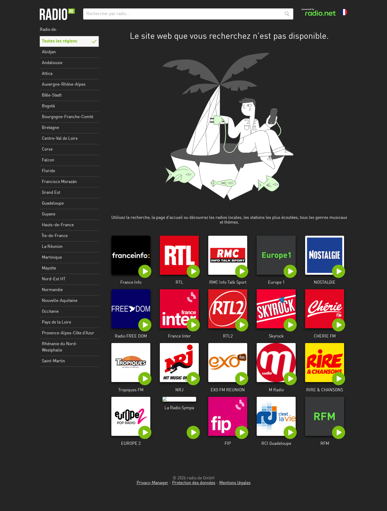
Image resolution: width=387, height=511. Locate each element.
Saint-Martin (53, 361)
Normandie (52, 290)
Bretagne (50, 128)
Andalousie (52, 63)
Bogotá (48, 106)
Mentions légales (235, 483)
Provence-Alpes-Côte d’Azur (68, 333)
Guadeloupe (53, 203)
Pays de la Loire (56, 322)
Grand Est (51, 193)
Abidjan (49, 52)
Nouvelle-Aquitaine (59, 301)
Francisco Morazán (59, 182)
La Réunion (52, 247)
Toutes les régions (59, 41)
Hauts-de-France (58, 225)
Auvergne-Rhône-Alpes (64, 85)
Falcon (48, 160)
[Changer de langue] (344, 12)
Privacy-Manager (152, 483)
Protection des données (193, 483)
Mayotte (49, 268)
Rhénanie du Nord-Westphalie (59, 347)
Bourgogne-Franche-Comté (67, 117)
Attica (47, 74)
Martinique (52, 258)
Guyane (48, 214)
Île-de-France (55, 236)
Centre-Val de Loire (60, 139)
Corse (47, 149)
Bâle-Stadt (52, 95)
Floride (48, 171)
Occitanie (50, 312)
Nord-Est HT (54, 279)
